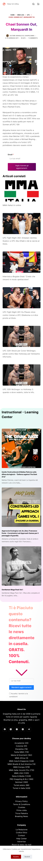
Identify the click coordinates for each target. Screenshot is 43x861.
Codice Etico (21, 832)
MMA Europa (19, 767)
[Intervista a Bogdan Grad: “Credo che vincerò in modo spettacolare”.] (21, 262)
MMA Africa (20, 758)
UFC (24, 38)
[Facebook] (5, 729)
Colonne (19, 746)
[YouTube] (23, 729)
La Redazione (21, 829)
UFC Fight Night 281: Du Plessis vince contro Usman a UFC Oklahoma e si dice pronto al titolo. (20, 315)
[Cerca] (33, 4)
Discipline (19, 749)
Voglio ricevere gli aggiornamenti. (21, 167)
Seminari (19, 782)
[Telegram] (29, 729)
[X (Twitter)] (11, 729)
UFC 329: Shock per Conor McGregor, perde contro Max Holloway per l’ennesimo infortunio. (21, 354)
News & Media (18, 776)
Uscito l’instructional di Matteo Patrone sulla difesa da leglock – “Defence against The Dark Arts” (19, 474)
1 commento (33, 38)
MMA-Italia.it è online (12, 205)
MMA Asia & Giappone (19, 761)
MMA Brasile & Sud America (20, 764)
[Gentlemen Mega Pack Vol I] (21, 566)
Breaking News (21, 816)
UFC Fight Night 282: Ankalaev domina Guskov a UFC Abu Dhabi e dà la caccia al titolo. (21, 241)
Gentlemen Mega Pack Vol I (12, 590)
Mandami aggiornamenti (21, 687)
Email (11, 154)
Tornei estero (19, 785)
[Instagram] (17, 729)
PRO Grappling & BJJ (19, 779)
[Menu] (38, 4)
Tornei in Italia (19, 788)
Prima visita (22, 810)
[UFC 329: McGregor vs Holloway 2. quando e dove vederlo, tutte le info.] (21, 375)
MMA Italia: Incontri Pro (19, 770)
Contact (21, 835)
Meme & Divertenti (19, 755)
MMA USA (18, 773)
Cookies (21, 807)
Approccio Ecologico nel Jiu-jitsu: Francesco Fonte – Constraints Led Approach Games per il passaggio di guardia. (20, 533)
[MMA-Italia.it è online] (21, 191)
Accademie (19, 743)
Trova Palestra (21, 813)
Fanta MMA (19, 752)
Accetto (16, 857)
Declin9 (27, 857)
